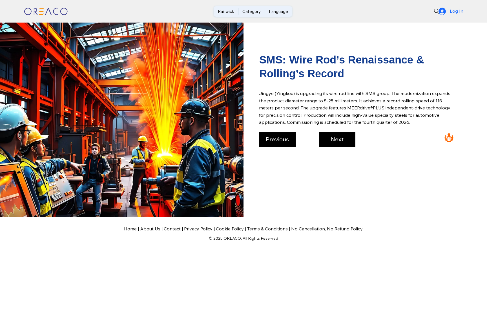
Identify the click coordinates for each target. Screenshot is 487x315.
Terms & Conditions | (269, 229)
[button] (277, 139)
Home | (132, 229)
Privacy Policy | (200, 229)
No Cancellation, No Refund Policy (327, 229)
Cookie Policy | (231, 229)
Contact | (174, 229)
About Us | (152, 229)
